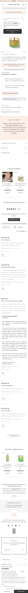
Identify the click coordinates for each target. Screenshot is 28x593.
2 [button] (12, 197)
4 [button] (15, 197)
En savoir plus (10, 279)
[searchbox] (7, 227)
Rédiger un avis (14, 219)
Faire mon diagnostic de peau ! (11, 93)
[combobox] (21, 231)
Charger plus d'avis (14, 435)
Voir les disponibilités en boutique (15, 69)
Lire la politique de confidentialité (9, 586)
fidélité (12, 54)
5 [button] (17, 197)
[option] (14, 65)
